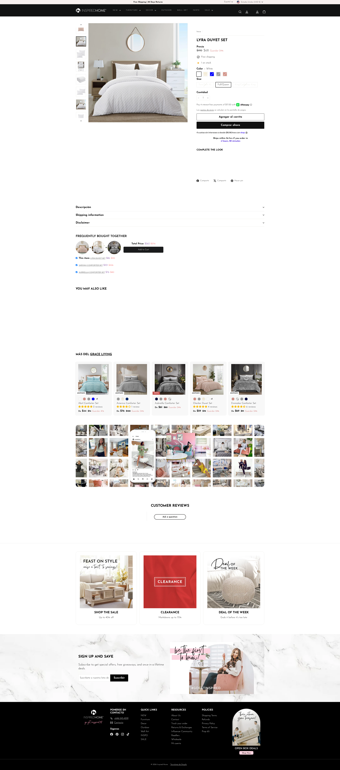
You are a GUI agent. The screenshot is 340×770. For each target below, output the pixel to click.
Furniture (132, 10)
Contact (175, 719)
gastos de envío (207, 110)
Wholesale (176, 739)
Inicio (199, 32)
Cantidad (202, 92)
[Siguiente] (81, 120)
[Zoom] (138, 72)
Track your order (179, 723)
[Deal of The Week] (233, 581)
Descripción (83, 207)
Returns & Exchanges (181, 727)
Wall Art (182, 10)
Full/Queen (223, 84)
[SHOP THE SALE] (106, 581)
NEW (116, 10)
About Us (175, 715)
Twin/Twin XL (206, 85)
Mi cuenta (176, 743)
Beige (205, 74)
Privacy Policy (208, 723)
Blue (212, 74)
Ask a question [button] (170, 517)
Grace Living (101, 354)
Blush (225, 74)
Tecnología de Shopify (178, 764)
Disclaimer (83, 222)
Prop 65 (205, 731)
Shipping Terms (209, 715)
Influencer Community (181, 731)
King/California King (246, 85)
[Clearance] (170, 581)
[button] (85, 407)
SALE (208, 10)
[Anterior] (81, 25)
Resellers (175, 735)
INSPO (196, 10)
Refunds (206, 719)
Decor (150, 10)
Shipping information (90, 215)
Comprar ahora (230, 125)
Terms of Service (209, 727)
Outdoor (166, 10)
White (199, 74)
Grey (218, 74)
